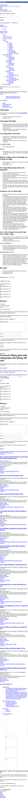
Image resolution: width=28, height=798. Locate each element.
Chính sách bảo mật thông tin (12, 706)
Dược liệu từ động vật (14, 75)
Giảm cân (11, 67)
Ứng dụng (8, 711)
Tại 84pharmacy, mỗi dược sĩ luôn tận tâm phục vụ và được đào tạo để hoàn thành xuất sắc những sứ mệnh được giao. (16, 689)
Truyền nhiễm (12, 50)
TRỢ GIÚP (5, 708)
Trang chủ (2, 91)
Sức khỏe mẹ (12, 58)
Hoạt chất (11, 72)
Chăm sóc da (12, 68)
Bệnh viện (11, 83)
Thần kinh (11, 46)
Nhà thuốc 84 (6, 687)
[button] (4, 486)
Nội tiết (10, 44)
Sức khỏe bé (11, 59)
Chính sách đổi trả (10, 705)
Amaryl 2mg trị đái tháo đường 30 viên (11, 475)
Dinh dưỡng (8, 61)
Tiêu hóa (11, 48)
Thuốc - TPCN (9, 76)
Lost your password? (4, 22)
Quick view (2, 468)
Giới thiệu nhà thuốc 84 (11, 702)
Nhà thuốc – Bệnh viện (11, 80)
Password (2, 17)
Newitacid (6, 372)
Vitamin (10, 62)
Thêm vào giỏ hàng (5, 377)
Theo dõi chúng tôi (7, 713)
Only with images (6, 305)
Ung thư (10, 45)
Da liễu (10, 43)
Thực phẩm (11, 65)
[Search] (1, 8)
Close (1, 792)
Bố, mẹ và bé (9, 56)
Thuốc (6, 91)
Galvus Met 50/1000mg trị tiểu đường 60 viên (13, 564)
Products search (3, 6)
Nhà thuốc (11, 81)
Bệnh (7, 41)
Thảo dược (11, 74)
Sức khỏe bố (11, 57)
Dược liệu (8, 71)
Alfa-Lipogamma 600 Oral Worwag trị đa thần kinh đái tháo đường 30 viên (14, 457)
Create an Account (7, 11)
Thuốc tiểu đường (12, 91)
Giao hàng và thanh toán (11, 703)
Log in (2, 20)
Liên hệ (7, 710)
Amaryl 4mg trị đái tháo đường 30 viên (11, 494)
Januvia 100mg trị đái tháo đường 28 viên (12, 648)
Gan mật (10, 49)
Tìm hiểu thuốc (12, 77)
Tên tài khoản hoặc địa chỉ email (8, 13)
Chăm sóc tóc (12, 70)
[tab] (15, 103)
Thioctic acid (12, 372)
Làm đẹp (8, 66)
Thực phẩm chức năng (14, 79)
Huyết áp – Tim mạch (13, 53)
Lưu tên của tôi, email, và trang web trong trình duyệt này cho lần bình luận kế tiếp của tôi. (14, 339)
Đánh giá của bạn (4, 319)
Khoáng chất (11, 63)
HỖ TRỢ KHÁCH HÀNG (9, 701)
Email (2, 336)
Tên (1, 333)
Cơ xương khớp (12, 52)
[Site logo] (3, 5)
